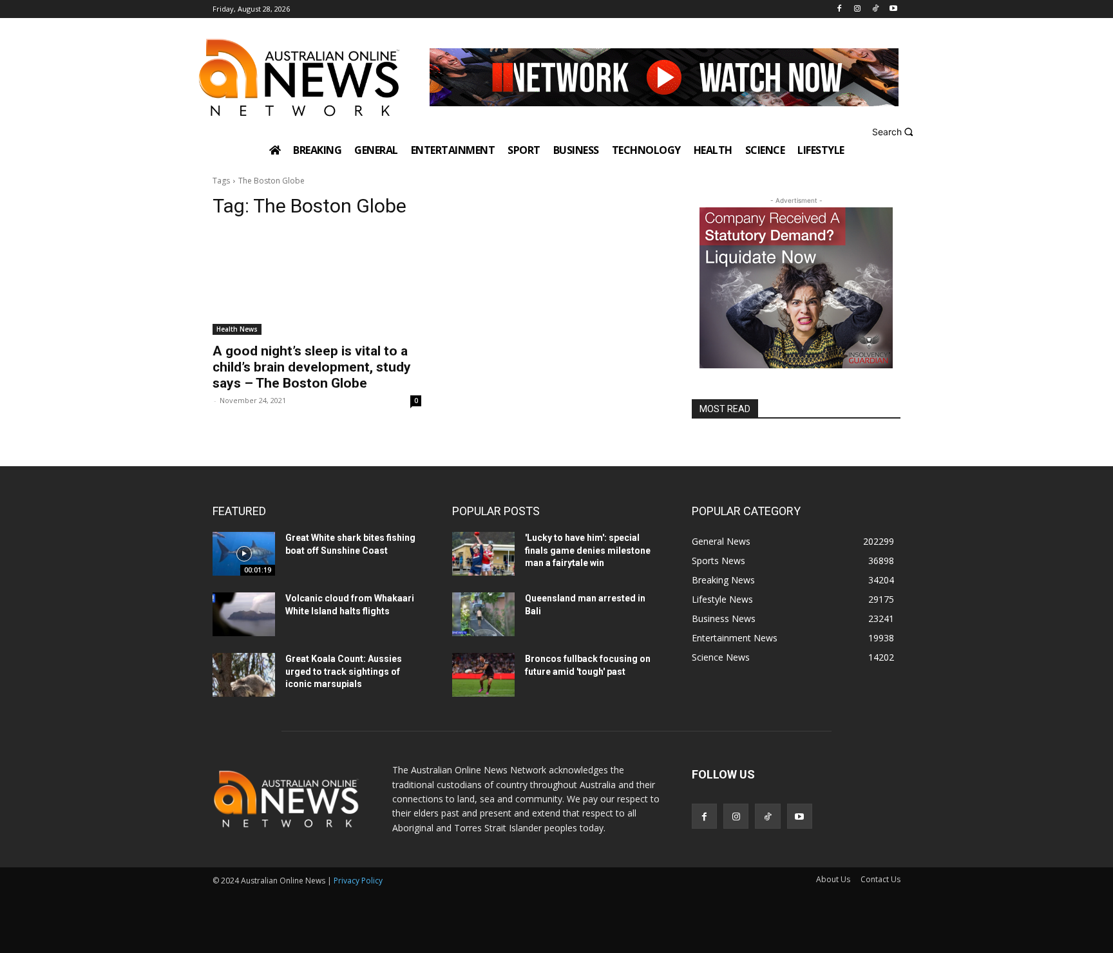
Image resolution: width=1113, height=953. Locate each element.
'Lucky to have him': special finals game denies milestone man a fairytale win (588, 550)
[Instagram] (857, 9)
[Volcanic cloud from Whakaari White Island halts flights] (244, 614)
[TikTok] (875, 9)
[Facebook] (839, 9)
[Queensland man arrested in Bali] (483, 614)
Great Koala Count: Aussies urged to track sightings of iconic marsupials (343, 671)
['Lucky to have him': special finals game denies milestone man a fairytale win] (483, 554)
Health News (237, 329)
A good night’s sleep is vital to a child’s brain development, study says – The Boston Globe (312, 367)
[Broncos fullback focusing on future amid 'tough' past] (483, 675)
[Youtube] (893, 9)
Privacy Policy (358, 880)
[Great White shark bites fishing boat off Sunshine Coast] (244, 554)
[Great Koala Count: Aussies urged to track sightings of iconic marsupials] (244, 675)
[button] (894, 131)
